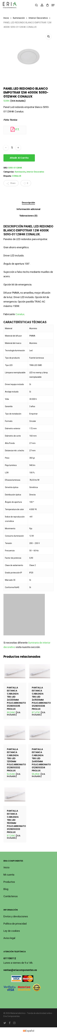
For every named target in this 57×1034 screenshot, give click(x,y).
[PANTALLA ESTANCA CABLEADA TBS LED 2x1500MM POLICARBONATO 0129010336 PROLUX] (39, 671)
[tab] (28, 202)
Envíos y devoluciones (15, 916)
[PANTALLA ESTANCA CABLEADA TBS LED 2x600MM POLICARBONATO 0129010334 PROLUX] (39, 732)
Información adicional (28, 209)
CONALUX (16, 176)
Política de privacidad (15, 923)
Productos (9, 881)
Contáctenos (10, 896)
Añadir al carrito (19, 157)
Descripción (28, 202)
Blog (5, 889)
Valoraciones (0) (28, 215)
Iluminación (19, 18)
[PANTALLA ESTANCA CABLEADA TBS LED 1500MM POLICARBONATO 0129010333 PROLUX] (14, 794)
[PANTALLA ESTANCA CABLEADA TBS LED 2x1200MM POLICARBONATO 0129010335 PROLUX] (14, 671)
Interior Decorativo (38, 18)
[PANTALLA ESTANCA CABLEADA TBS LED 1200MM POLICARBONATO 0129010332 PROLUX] (14, 732)
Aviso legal (9, 938)
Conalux (19, 314)
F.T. (17, 129)
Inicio (6, 18)
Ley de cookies (11, 930)
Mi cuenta (8, 874)
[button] (53, 5)
